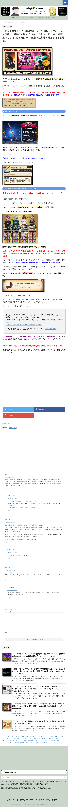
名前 (6, 632)
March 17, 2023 (50, 329)
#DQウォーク (11, 322)
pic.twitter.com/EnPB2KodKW (31, 325)
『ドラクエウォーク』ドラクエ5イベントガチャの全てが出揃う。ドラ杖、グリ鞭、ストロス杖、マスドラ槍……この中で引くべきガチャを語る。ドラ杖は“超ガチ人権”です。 (38, 688)
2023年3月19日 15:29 (12, 498)
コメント (8, 611)
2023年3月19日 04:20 (12, 552)
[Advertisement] (16, 368)
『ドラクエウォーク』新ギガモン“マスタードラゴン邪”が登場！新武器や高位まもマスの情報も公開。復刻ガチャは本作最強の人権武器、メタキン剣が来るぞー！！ (38, 706)
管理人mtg (13, 428)
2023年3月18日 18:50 (12, 590)
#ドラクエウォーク (13, 325)
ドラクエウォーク (8, 423)
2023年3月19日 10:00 (10, 477)
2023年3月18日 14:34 (10, 570)
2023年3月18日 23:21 (10, 522)
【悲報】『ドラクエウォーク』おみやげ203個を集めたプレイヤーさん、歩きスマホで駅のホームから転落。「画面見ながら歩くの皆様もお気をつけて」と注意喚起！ (38, 671)
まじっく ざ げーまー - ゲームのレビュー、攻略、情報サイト (34, 800)
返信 (6, 488)
